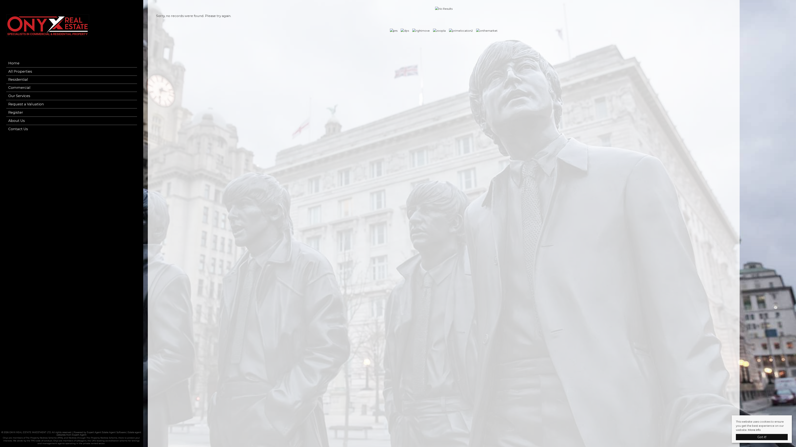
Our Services (19, 96)
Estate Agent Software (114, 432)
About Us (16, 121)
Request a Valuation (26, 104)
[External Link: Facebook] (70, 428)
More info (754, 429)
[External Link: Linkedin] (72, 428)
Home (13, 63)
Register (15, 112)
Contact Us (18, 129)
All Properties (20, 71)
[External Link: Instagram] (71, 428)
